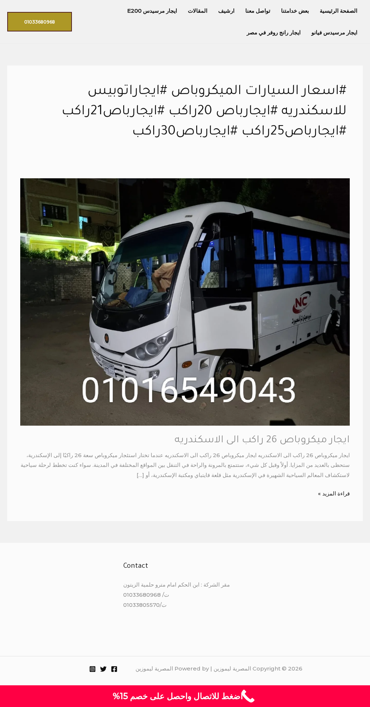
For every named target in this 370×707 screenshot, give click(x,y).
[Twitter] (103, 669)
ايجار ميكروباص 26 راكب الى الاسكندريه (262, 440)
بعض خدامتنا (295, 10)
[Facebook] (114, 669)
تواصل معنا (257, 10)
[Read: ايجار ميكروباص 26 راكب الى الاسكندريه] (185, 301)
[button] (39, 21)
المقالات (197, 10)
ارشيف (226, 10)
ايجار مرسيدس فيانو (334, 32)
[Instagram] (92, 669)
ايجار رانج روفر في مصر (274, 32)
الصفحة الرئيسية (338, 10)
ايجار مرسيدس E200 (152, 10)
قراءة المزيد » (334, 493)
